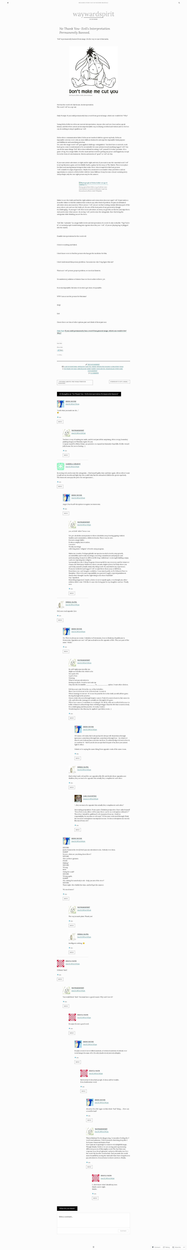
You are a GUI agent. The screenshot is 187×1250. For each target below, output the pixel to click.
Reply (60, 421)
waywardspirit (93, 14)
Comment (123, 1231)
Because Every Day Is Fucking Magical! (93, 2)
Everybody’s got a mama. (119, 381)
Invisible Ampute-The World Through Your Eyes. (72, 382)
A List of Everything (70, 366)
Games (89, 368)
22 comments (94, 373)
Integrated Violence (103, 366)
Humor (94, 366)
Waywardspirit (92, 371)
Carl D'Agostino (90, 796)
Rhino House (71, 401)
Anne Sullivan (81, 368)
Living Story (115, 366)
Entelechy (81, 366)
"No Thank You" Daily (70, 368)
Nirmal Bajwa (71, 602)
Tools (121, 366)
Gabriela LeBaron (73, 464)
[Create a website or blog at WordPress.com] (93, 1247)
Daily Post (60, 331)
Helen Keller (110, 368)
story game (119, 368)
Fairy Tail (88, 366)
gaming (93, 368)
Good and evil (100, 368)
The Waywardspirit (93, 364)
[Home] (8, 2)
